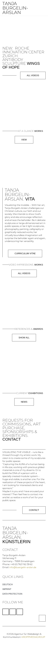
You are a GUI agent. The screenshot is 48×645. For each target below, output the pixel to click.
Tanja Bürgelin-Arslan (15, 8)
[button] (38, 8)
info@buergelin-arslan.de (22, 567)
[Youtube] (20, 612)
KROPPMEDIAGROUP (33, 637)
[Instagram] (12, 612)
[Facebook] (5, 612)
